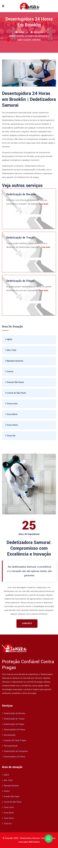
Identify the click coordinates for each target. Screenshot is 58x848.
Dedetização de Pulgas (20, 281)
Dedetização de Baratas (21, 194)
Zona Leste (12, 403)
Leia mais (43, 204)
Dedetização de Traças (20, 238)
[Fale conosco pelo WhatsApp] (49, 838)
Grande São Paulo (15, 382)
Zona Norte (12, 414)
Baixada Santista (14, 361)
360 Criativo (34, 842)
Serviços (38, 32)
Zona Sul (10, 435)
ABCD (9, 339)
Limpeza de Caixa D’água (14, 740)
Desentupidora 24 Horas (14, 729)
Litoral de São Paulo (16, 393)
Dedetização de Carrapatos (15, 751)
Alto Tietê (11, 350)
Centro (9, 371)
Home (21, 32)
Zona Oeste (12, 425)
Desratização (9, 735)
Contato (27, 623)
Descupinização (10, 745)
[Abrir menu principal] (3, 6)
